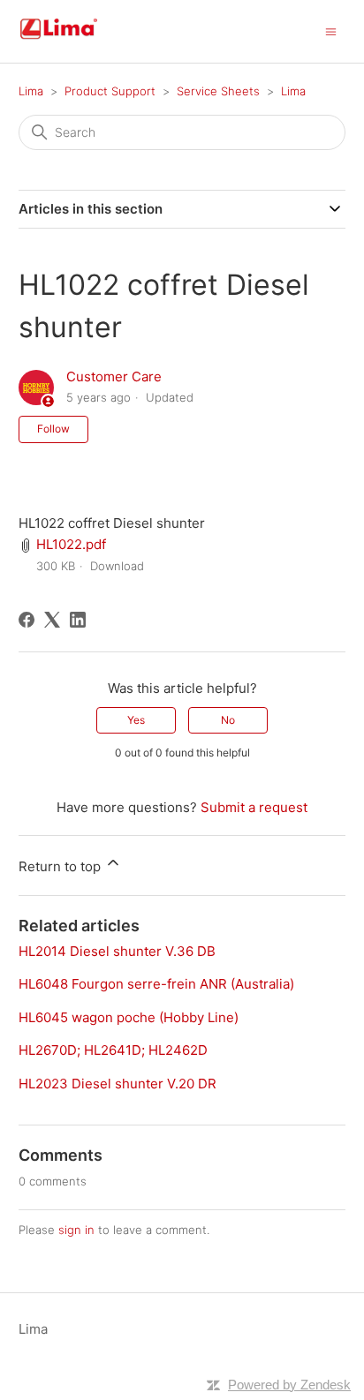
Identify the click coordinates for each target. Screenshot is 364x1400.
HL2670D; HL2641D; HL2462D (113, 1050)
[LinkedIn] (78, 620)
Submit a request (254, 807)
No (228, 719)
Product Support (109, 91)
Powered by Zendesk (289, 1384)
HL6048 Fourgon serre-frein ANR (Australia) (156, 983)
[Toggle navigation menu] (331, 30)
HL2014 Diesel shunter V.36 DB (117, 951)
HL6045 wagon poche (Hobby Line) (129, 1017)
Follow (53, 428)
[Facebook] (26, 620)
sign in (76, 1230)
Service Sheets (218, 91)
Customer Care (114, 376)
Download (117, 566)
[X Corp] (52, 620)
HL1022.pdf (71, 544)
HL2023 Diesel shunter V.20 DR (117, 1083)
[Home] (79, 40)
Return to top (61, 866)
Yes (136, 719)
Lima (31, 91)
